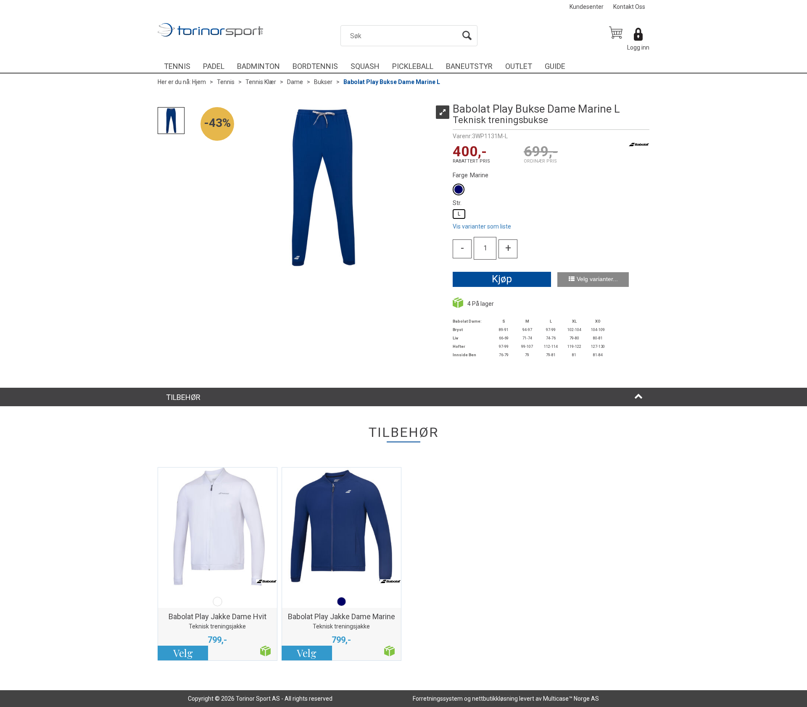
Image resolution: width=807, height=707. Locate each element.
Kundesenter (587, 6)
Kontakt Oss (629, 6)
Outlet (518, 66)
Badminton (258, 66)
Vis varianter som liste (482, 226)
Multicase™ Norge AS (571, 698)
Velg (183, 653)
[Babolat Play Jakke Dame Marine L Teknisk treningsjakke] (341, 531)
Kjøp (502, 279)
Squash (365, 66)
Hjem (199, 82)
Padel (213, 66)
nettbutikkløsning (495, 698)
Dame (295, 82)
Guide (555, 66)
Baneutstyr (469, 66)
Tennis (177, 66)
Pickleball (412, 66)
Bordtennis (315, 66)
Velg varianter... (597, 279)
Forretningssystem (438, 698)
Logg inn (638, 47)
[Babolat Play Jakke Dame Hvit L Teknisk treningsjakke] (217, 531)
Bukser (323, 82)
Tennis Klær (260, 82)
